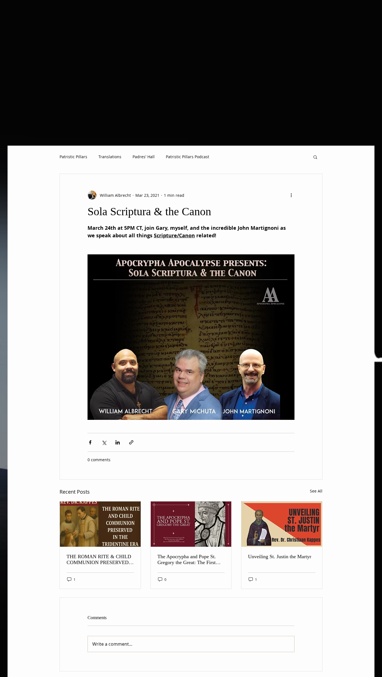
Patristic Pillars (73, 156)
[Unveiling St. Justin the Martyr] (281, 524)
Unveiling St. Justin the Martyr (279, 556)
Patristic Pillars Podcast (187, 156)
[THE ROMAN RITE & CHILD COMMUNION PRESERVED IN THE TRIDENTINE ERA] (100, 524)
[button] (315, 157)
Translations (109, 156)
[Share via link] (131, 442)
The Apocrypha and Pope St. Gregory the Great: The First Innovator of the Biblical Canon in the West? (189, 559)
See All (316, 491)
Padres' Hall (144, 156)
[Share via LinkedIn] (117, 442)
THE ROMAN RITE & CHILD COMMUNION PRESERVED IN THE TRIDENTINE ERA (99, 559)
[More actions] (291, 195)
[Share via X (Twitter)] (104, 442)
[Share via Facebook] (90, 442)
